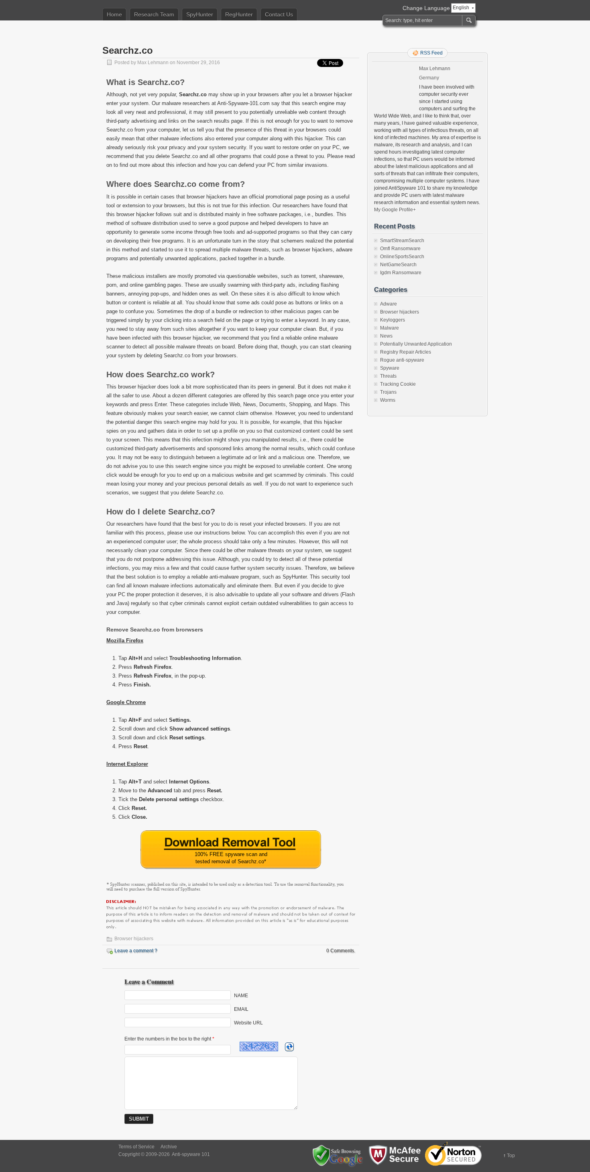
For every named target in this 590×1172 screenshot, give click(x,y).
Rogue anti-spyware (402, 360)
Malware (389, 328)
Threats (388, 376)
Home (114, 14)
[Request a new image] (289, 1046)
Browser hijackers (133, 938)
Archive (169, 1147)
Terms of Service (136, 1147)
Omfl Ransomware (400, 248)
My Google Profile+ (395, 210)
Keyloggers (392, 320)
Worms (387, 400)
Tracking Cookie (398, 384)
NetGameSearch (398, 264)
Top (511, 1155)
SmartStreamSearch (402, 240)
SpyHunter (199, 14)
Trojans (388, 392)
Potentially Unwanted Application (416, 344)
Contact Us (279, 14)
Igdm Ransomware (400, 272)
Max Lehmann (153, 62)
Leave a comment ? (135, 950)
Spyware (389, 368)
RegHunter (239, 14)
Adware (388, 304)
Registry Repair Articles (405, 352)
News (386, 336)
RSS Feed (431, 53)
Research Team (154, 14)
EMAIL (241, 1009)
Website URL (248, 1023)
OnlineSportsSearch (402, 256)
